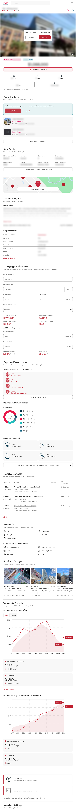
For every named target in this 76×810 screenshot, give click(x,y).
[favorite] (27, 570)
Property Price (8, 274)
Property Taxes (7, 341)
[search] (30, 3)
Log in (31, 37)
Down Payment (8, 284)
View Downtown (9, 689)
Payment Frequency (9, 304)
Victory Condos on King (9, 11)
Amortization (43, 294)
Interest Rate (8, 294)
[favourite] (68, 10)
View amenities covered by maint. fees (38, 170)
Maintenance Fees (8, 331)
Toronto (20, 11)
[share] (72, 10)
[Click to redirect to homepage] (5, 3)
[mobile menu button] (73, 3)
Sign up (44, 37)
